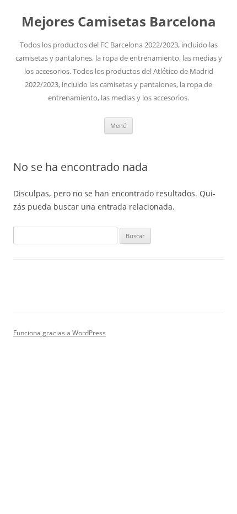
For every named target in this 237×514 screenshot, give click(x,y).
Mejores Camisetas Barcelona (118, 21)
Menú (118, 125)
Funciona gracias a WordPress (59, 333)
